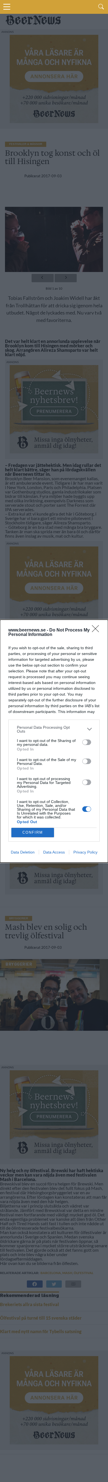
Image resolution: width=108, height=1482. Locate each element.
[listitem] (54, 729)
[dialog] (54, 741)
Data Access (54, 852)
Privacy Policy (85, 852)
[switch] (86, 742)
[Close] (97, 630)
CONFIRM (32, 832)
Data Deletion (23, 852)
